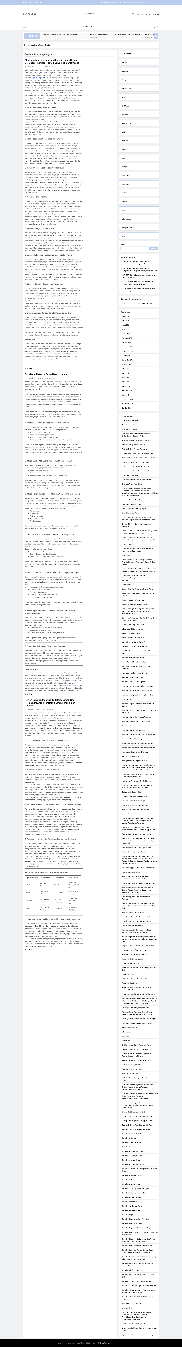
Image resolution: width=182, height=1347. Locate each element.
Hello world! (147, 304)
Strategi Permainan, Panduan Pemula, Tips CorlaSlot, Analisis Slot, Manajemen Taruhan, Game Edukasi (138, 1105)
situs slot (125, 149)
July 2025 (125, 369)
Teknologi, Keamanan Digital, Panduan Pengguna (139, 1286)
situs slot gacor (127, 123)
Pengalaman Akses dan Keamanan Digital (136, 917)
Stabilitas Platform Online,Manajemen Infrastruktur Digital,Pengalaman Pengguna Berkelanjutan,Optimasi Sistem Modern (140, 1096)
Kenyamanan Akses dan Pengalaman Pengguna (138, 748)
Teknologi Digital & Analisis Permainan (135, 1219)
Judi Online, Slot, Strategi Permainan (134, 647)
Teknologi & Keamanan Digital (132, 1151)
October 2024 (126, 408)
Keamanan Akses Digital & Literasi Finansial (137, 690)
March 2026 (126, 334)
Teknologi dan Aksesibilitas (131, 1197)
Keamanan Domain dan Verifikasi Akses (136, 721)
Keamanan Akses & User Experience (134, 682)
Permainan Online (128, 974)
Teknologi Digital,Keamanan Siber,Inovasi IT (137, 1246)
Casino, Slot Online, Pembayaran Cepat (135, 467)
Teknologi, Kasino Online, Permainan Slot (136, 1281)
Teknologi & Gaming (129, 1138)
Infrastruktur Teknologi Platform (133, 638)
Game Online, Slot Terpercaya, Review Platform (138, 589)
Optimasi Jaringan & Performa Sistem (135, 796)
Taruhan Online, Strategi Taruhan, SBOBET (136, 1129)
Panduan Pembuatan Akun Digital (133, 852)
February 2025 (127, 390)
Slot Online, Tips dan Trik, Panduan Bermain (137, 1060)
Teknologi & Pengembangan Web (133, 1164)
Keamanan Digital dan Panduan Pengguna (136, 717)
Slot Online (126, 1041)
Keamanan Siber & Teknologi (132, 739)
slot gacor (125, 167)
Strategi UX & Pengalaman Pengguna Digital (137, 1121)
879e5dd (30, 67)
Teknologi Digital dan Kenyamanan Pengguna (137, 1228)
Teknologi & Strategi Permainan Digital (135, 1189)
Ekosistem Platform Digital (131, 504)
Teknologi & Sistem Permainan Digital (135, 1180)
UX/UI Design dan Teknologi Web (133, 1324)
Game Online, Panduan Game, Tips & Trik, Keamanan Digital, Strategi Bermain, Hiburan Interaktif (137, 578)
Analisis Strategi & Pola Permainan (134, 445)
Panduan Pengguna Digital (131, 872)
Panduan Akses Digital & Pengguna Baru (136, 810)
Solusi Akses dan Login (130, 1074)
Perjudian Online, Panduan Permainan (135, 955)
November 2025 (127, 351)
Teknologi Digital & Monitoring (132, 1223)
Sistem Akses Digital (129, 1027)
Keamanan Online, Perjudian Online (134, 730)
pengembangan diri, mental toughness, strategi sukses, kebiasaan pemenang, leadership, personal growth (139, 939)
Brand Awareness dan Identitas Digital (135, 462)
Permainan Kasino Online (131, 963)
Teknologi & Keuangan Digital (132, 1156)
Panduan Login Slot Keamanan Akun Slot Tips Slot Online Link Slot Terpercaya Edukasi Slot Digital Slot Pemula (139, 841)
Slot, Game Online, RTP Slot (131, 1065)
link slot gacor (127, 89)
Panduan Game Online (129, 814)
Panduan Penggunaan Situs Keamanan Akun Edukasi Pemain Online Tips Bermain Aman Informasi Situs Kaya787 (137, 890)
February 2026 (127, 338)
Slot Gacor (125, 106)
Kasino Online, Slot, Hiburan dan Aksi (135, 673)
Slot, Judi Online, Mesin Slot (132, 1069)
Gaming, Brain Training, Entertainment (135, 604)
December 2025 (127, 347)
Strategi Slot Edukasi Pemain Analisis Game (137, 1116)
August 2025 (126, 364)
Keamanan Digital (128, 699)
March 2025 (126, 386)
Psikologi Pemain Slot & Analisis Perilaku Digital (139, 1019)
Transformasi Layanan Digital (132, 1304)
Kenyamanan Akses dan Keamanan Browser (137, 743)
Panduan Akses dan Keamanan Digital (135, 805)
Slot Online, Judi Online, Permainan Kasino (137, 1045)
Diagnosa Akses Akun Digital (132, 484)
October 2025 (126, 356)
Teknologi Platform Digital (131, 1270)
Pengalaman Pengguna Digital (132, 926)
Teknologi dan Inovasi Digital (132, 1206)
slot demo (125, 176)
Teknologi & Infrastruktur (130, 1147)
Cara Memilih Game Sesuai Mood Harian (46, 374)
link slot (125, 115)
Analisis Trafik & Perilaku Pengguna (134, 449)
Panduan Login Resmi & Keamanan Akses (136, 834)
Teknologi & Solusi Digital (131, 1184)
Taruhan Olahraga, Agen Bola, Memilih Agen (137, 1125)
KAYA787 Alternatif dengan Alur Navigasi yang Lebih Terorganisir (73, 35)
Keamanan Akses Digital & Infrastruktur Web (137, 686)
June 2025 (125, 373)
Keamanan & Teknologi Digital (132, 677)
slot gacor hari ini (128, 228)
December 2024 (127, 399)
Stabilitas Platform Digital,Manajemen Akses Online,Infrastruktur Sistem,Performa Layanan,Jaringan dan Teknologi (137, 1087)
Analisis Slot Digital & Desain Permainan (136, 440)
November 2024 (127, 404)
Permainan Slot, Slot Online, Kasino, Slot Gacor (138, 994)
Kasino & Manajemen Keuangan (133, 658)
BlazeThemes (105, 1343)
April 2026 (125, 329)
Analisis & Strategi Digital (131, 420)
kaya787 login (36, 78)
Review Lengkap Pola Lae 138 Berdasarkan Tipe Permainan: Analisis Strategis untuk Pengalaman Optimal (50, 703)
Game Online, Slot (128, 585)
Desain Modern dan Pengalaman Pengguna (137, 480)
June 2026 (125, 321)
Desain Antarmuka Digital (131, 475)
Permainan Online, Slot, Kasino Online (135, 979)
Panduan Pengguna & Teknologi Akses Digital (138, 868)
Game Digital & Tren (129, 544)
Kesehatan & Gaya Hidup (130, 756)
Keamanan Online (128, 726)
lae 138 (55, 790)
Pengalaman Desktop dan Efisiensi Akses (136, 921)
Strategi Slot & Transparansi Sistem (134, 1112)
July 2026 (125, 316)
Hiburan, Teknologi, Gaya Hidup (133, 625)
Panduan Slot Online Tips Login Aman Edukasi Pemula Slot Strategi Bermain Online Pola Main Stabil (138, 905)
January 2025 (126, 395)
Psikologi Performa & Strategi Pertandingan (137, 1023)
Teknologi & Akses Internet (131, 1134)
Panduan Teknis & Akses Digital (133, 913)
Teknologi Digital (128, 1215)
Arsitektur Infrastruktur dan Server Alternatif (137, 453)
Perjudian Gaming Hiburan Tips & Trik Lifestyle (138, 946)
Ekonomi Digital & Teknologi (132, 500)
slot (123, 97)
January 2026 (126, 343)
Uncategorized (127, 1308)
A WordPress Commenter (131, 304)
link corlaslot (74, 686)
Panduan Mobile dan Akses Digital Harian (136, 848)
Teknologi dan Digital (129, 1202)
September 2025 (127, 360)
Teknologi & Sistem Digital (131, 1175)
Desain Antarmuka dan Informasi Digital (136, 471)
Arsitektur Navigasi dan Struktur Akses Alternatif (139, 458)
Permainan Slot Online (130, 983)
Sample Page (88, 27)
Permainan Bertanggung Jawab (133, 959)
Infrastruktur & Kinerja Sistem (132, 629)
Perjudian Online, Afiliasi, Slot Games (135, 950)
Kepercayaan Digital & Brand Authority (135, 752)
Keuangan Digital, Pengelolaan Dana (134, 761)
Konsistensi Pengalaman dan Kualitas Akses (137, 781)
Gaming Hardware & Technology (133, 600)
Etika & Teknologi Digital (130, 513)
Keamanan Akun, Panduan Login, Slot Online (137, 695)
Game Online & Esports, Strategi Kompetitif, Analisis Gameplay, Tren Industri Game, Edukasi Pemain (138, 562)
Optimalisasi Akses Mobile (131, 792)
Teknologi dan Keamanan (131, 1210)
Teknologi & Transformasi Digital (133, 1193)
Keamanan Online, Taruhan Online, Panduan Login (139, 735)
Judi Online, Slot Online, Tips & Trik (134, 642)
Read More (28, 368)
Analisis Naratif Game (129, 429)
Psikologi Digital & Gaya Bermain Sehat (135, 1008)
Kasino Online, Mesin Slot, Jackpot (134, 662)
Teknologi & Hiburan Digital (131, 1143)
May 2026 (125, 325)
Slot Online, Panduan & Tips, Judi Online (136, 1049)
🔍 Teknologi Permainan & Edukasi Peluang (137, 1335)
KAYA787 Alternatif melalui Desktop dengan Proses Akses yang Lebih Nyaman (117, 2)
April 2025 (125, 382)
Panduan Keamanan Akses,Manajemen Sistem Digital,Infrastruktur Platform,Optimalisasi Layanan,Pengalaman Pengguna (138, 820)
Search (123, 244)
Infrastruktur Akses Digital (131, 633)
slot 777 (125, 141)
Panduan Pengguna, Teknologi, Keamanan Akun (138, 883)
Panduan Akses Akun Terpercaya (133, 801)
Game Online (126, 555)
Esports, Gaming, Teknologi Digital (134, 509)
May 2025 (125, 377)
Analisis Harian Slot (129, 425)
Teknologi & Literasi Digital (131, 1160)
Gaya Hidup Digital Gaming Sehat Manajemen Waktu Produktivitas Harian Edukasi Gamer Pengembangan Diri (138, 611)
